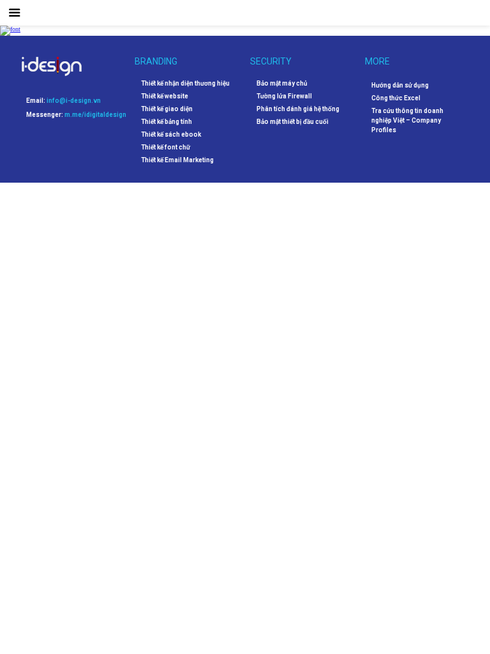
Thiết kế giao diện (167, 109)
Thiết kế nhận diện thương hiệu (185, 83)
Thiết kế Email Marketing (177, 160)
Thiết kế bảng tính (166, 122)
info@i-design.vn (74, 100)
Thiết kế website (164, 96)
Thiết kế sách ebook (171, 135)
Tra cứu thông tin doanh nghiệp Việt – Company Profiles (407, 120)
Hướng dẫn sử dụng (400, 85)
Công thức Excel (395, 98)
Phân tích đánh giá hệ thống (297, 109)
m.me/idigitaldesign (95, 114)
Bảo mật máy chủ (282, 83)
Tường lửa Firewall (284, 96)
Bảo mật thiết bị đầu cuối (292, 122)
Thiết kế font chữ (165, 147)
